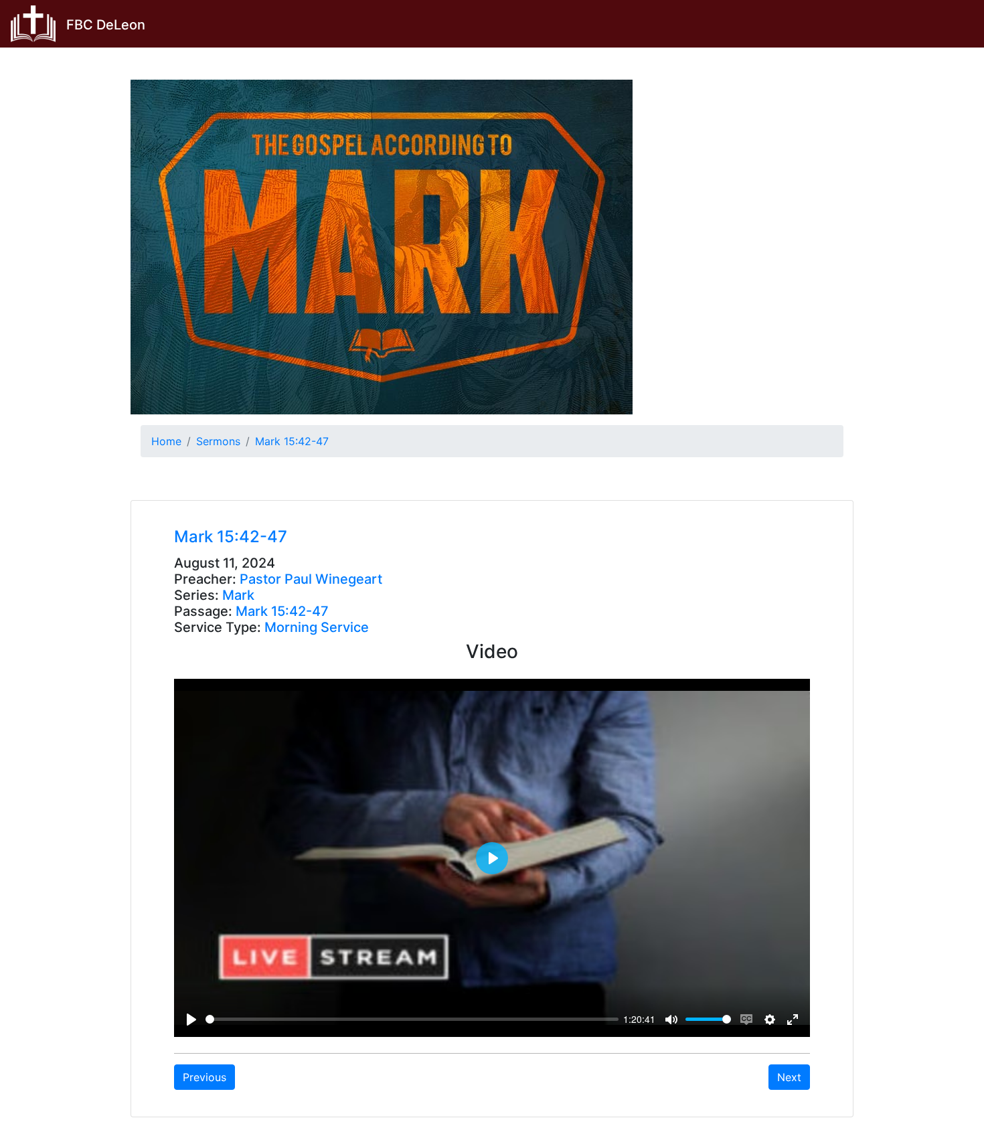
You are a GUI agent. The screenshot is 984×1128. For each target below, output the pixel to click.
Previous (204, 1077)
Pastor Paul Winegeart (311, 579)
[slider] (412, 1019)
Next (789, 1077)
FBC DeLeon (105, 25)
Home (166, 441)
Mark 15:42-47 (292, 441)
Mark (238, 595)
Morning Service (316, 627)
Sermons (218, 441)
